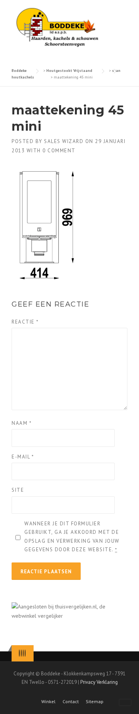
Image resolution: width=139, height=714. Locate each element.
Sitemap (94, 701)
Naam (22, 423)
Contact (71, 701)
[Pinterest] (23, 653)
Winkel (48, 701)
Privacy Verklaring (99, 682)
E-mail (23, 456)
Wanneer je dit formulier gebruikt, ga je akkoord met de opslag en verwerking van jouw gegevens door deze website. (72, 536)
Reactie (25, 322)
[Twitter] (19, 653)
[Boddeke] (58, 27)
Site (18, 490)
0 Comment (59, 150)
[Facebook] (21, 653)
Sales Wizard (63, 141)
